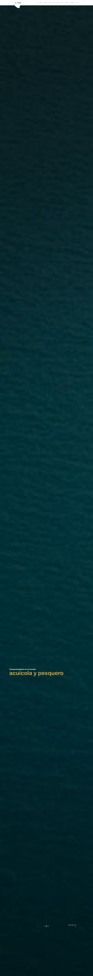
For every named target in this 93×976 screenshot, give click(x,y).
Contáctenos (72, 2)
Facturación (67, 2)
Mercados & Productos (47, 2)
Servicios (61, 2)
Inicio (36, 2)
